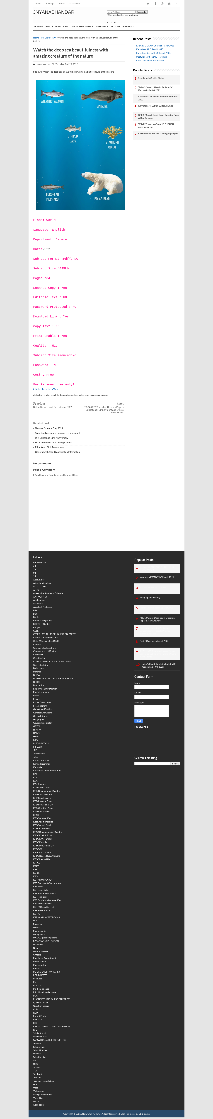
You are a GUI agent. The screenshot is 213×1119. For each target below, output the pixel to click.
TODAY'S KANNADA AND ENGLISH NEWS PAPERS (156, 126)
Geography (38, 719)
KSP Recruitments (42, 910)
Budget (36, 627)
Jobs (35, 757)
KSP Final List (39, 896)
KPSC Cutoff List (41, 828)
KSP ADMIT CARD (42, 879)
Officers (37, 954)
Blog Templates (128, 1113)
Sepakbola (102, 26)
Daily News (38, 668)
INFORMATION (48, 37)
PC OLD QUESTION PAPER (46, 971)
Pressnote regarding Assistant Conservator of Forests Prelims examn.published (155, 631)
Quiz (35, 1009)
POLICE (37, 985)
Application (39, 600)
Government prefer (42, 722)
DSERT (36, 682)
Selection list (39, 1057)
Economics (38, 685)
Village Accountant (42, 1094)
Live (35, 920)
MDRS (36, 927)
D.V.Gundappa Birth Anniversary (51, 438)
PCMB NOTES (40, 975)
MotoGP (115, 26)
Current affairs (40, 665)
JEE (35, 750)
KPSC (36, 815)
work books (38, 1104)
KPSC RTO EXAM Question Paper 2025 (155, 45)
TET (35, 1070)
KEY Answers (39, 784)
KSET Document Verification (150, 60)
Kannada (37, 767)
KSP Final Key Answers (44, 893)
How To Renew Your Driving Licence (53, 442)
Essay (36, 695)
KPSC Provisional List (43, 845)
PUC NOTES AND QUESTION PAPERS (51, 999)
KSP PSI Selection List (43, 907)
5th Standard (39, 562)
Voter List (38, 1098)
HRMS (36, 733)
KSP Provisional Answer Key (47, 900)
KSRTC (36, 913)
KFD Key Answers (42, 798)
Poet (35, 982)
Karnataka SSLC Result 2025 (149, 49)
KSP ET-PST (39, 886)
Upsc (35, 1087)
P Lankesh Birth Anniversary (49, 447)
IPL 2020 (37, 746)
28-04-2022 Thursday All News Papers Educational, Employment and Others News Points (104, 410)
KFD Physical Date (42, 801)
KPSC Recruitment (42, 852)
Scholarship (39, 1046)
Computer (38, 654)
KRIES (36, 866)
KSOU (36, 876)
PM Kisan (38, 978)
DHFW (36, 675)
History (37, 729)
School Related (40, 1050)
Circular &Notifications (44, 647)
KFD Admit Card (41, 787)
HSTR (36, 736)
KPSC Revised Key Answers (46, 855)
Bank (35, 613)
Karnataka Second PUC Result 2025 (153, 53)
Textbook (37, 1074)
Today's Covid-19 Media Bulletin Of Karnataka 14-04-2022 (155, 89)
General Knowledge (42, 712)
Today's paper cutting (150, 597)
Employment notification (45, 688)
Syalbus (37, 1067)
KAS (35, 774)
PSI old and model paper (45, 992)
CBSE (36, 630)
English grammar (41, 692)
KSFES (36, 872)
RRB (35, 1023)
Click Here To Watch (47, 389)
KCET (36, 777)
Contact (61, 3)
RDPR (36, 1012)
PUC (35, 995)
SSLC (35, 1064)
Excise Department (42, 702)
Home (39, 26)
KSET (35, 869)
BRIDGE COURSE (41, 624)
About (38, 3)
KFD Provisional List (43, 804)
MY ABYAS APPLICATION (46, 941)
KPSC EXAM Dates (42, 838)
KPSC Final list (40, 842)
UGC (35, 1084)
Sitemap (49, 3)
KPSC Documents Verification (47, 832)
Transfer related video (43, 1081)
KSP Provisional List (43, 903)
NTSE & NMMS (40, 951)
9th (34, 576)
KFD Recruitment (41, 811)
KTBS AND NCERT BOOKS (46, 917)
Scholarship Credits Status (151, 78)
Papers (36, 968)
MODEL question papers (45, 937)
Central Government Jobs (45, 637)
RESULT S (37, 1019)
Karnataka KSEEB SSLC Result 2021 (155, 105)
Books (36, 617)
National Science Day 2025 (49, 428)
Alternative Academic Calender (48, 593)
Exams (36, 699)
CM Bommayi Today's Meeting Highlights (158, 133)
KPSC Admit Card (42, 825)
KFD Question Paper (43, 808)
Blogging (128, 26)
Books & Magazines (42, 620)
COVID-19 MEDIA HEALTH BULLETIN (52, 661)
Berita (49, 26)
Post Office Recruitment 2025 (154, 641)
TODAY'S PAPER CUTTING (153, 587)
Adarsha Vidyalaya (42, 583)
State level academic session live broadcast (57, 433)
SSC (35, 1060)
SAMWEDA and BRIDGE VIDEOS (49, 1040)
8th (34, 572)
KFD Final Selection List (44, 794)
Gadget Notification (42, 709)
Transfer (37, 1077)
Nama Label (62, 26)
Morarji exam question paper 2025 (156, 607)
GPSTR (36, 726)
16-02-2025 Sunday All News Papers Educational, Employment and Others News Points (158, 654)
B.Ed (35, 610)
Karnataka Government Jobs (47, 770)
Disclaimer (75, 3)
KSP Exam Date (40, 890)
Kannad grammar (41, 763)
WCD (36, 1101)
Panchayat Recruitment (44, 958)
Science (37, 1053)
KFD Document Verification (46, 791)
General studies (40, 716)
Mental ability (40, 931)
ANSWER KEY (40, 596)
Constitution (39, 658)
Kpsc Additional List (43, 821)
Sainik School (39, 1033)
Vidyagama (38, 1091)
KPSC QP (37, 849)
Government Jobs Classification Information (57, 452)
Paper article (39, 961)
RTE (35, 1029)
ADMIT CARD (40, 586)
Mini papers (39, 934)
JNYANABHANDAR (54, 12)
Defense (37, 671)
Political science (41, 988)
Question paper (40, 1002)
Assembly (38, 603)
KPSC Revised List (42, 859)
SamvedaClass (40, 1036)
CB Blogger (144, 1113)
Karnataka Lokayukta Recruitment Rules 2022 (157, 98)
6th (34, 566)
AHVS (36, 589)
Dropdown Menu (81, 26)
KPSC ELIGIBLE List (42, 835)
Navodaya (38, 944)
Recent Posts (39, 1016)
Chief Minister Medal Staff (46, 641)
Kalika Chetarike (41, 760)
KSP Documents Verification (47, 883)
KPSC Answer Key (42, 818)
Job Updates (39, 753)
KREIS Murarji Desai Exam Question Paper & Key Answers (159, 116)
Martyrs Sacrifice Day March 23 (151, 56)
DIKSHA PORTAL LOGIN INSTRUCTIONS (53, 678)
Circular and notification (45, 651)
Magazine (37, 924)
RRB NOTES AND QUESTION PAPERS (51, 1026)
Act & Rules (38, 579)
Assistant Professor (42, 606)
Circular (37, 644)
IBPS (35, 739)
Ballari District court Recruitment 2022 (52, 407)
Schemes (37, 1043)
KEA (35, 780)
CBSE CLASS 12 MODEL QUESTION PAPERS (54, 634)
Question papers (41, 1005)
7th (34, 569)
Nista (35, 948)
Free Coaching (40, 705)
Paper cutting (39, 965)
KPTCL (36, 862)
